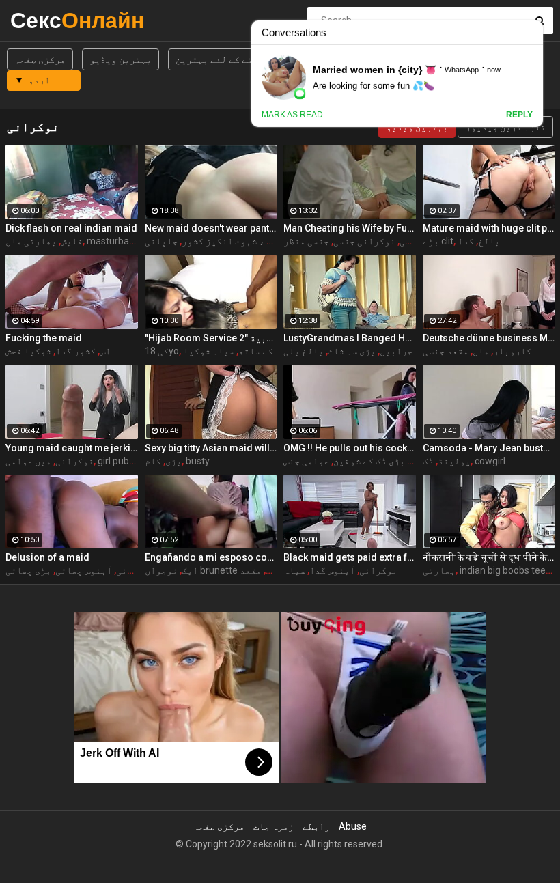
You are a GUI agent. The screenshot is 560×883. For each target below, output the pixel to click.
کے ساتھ (255, 351)
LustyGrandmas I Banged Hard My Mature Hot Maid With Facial (349, 338)
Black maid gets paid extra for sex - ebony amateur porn (349, 557)
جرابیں (396, 351)
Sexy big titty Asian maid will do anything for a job (211, 448)
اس (105, 351)
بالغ (489, 241)
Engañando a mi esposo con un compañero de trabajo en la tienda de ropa (211, 557)
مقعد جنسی (445, 351)
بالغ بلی (303, 351)
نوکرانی (74, 460)
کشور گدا (75, 351)
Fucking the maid (43, 338)
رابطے (316, 826)
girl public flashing (136, 460)
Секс (46, 20)
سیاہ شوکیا (208, 351)
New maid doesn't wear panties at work (211, 228)
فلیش (72, 241)
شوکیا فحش (28, 351)
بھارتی (439, 570)
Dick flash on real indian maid (71, 228)
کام (153, 460)
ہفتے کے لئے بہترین (220, 59)
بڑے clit (438, 241)
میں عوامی (28, 460)
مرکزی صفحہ (40, 59)
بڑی (173, 460)
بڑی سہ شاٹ (352, 351)
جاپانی (161, 241)
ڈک (428, 460)
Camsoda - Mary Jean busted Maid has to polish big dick (489, 448)
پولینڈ (454, 460)
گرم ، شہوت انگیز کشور (232, 241)
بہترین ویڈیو (120, 59)
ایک (190, 570)
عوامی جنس (306, 460)
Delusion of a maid (47, 557)
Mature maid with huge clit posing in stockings (489, 228)
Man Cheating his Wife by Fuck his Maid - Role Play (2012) (349, 228)
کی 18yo (162, 351)
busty (198, 460)
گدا (466, 241)
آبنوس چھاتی (83, 570)
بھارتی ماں (31, 241)
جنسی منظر (306, 241)
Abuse (353, 826)
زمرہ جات (273, 826)
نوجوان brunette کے (211, 570)
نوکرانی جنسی (364, 241)
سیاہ (294, 570)
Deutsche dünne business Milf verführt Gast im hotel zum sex (489, 338)
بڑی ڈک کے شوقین (369, 460)
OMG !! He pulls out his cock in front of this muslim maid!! (349, 448)
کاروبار (512, 351)
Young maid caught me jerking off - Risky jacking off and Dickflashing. (71, 448)
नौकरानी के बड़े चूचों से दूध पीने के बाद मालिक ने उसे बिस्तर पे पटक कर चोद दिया (489, 557)
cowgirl (490, 460)
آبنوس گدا (332, 570)
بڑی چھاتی (28, 570)
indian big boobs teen (505, 570)
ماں (481, 351)
